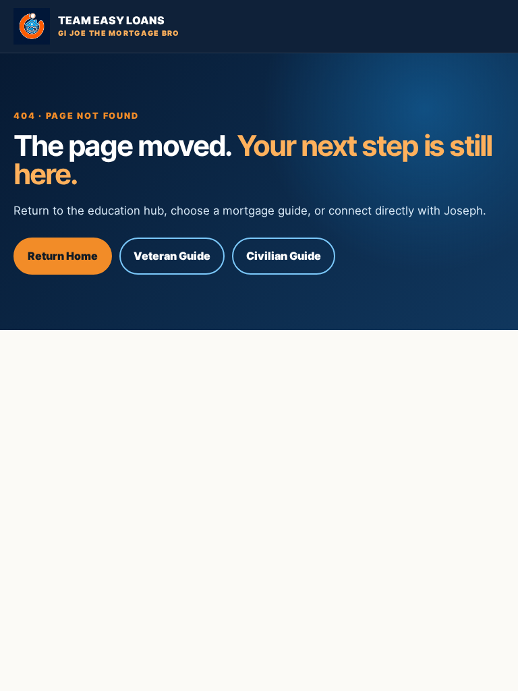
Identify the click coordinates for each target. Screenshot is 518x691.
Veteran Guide (172, 255)
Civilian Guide (283, 255)
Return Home (63, 255)
